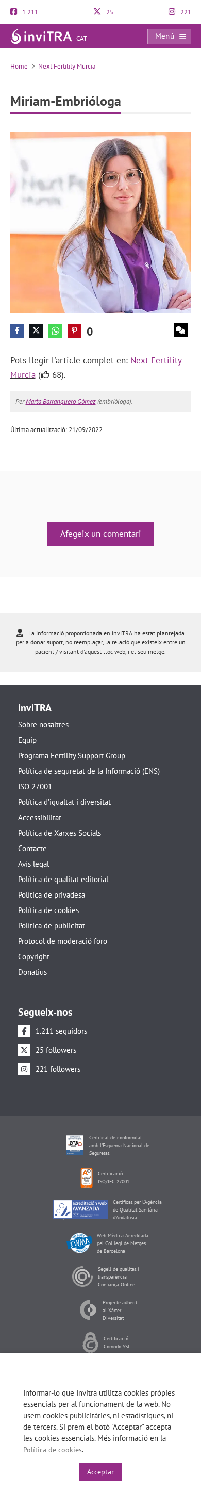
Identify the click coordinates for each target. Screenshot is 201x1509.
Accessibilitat (39, 817)
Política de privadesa (51, 895)
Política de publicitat (51, 926)
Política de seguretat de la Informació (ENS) (89, 771)
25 (109, 12)
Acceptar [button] (100, 1472)
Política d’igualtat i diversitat (64, 802)
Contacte (32, 848)
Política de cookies (48, 910)
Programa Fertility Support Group (71, 755)
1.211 (29, 12)
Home (19, 66)
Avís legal (33, 864)
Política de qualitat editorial (63, 879)
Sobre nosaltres (43, 724)
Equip (27, 740)
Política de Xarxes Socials (59, 833)
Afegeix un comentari (100, 533)
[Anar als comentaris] (181, 330)
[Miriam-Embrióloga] (100, 221)
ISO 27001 (35, 786)
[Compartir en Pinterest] (74, 331)
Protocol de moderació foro (62, 941)
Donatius (32, 972)
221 (185, 12)
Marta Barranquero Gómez (61, 401)
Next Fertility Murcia (66, 66)
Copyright (33, 956)
